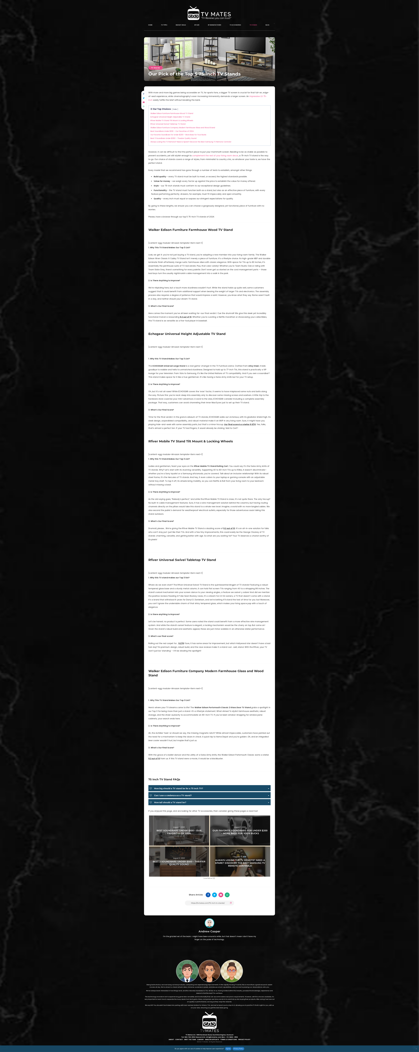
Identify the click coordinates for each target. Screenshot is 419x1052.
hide (175, 109)
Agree (228, 1048)
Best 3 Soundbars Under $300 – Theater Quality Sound (179, 863)
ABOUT (171, 1039)
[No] (416, 1049)
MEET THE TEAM (190, 1039)
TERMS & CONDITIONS (228, 1039)
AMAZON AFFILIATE (212, 1039)
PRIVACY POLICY (244, 1039)
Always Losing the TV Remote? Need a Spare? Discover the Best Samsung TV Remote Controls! (240, 863)
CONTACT (179, 1039)
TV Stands (155, 68)
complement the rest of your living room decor (215, 155)
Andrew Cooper (209, 931)
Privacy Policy (238, 1048)
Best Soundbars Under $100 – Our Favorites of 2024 (179, 832)
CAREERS (200, 1039)
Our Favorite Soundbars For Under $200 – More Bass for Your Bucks (240, 832)
